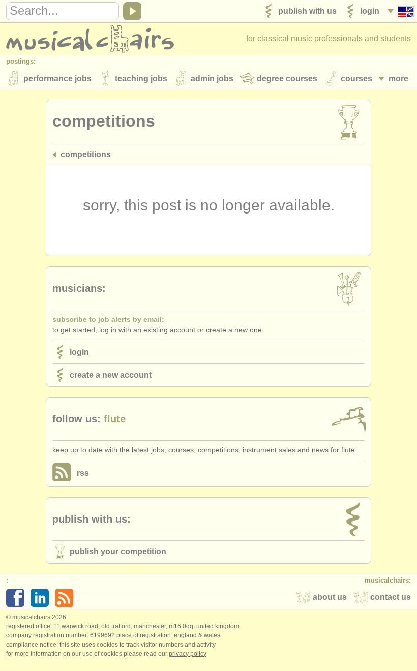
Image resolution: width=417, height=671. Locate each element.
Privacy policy (187, 653)
